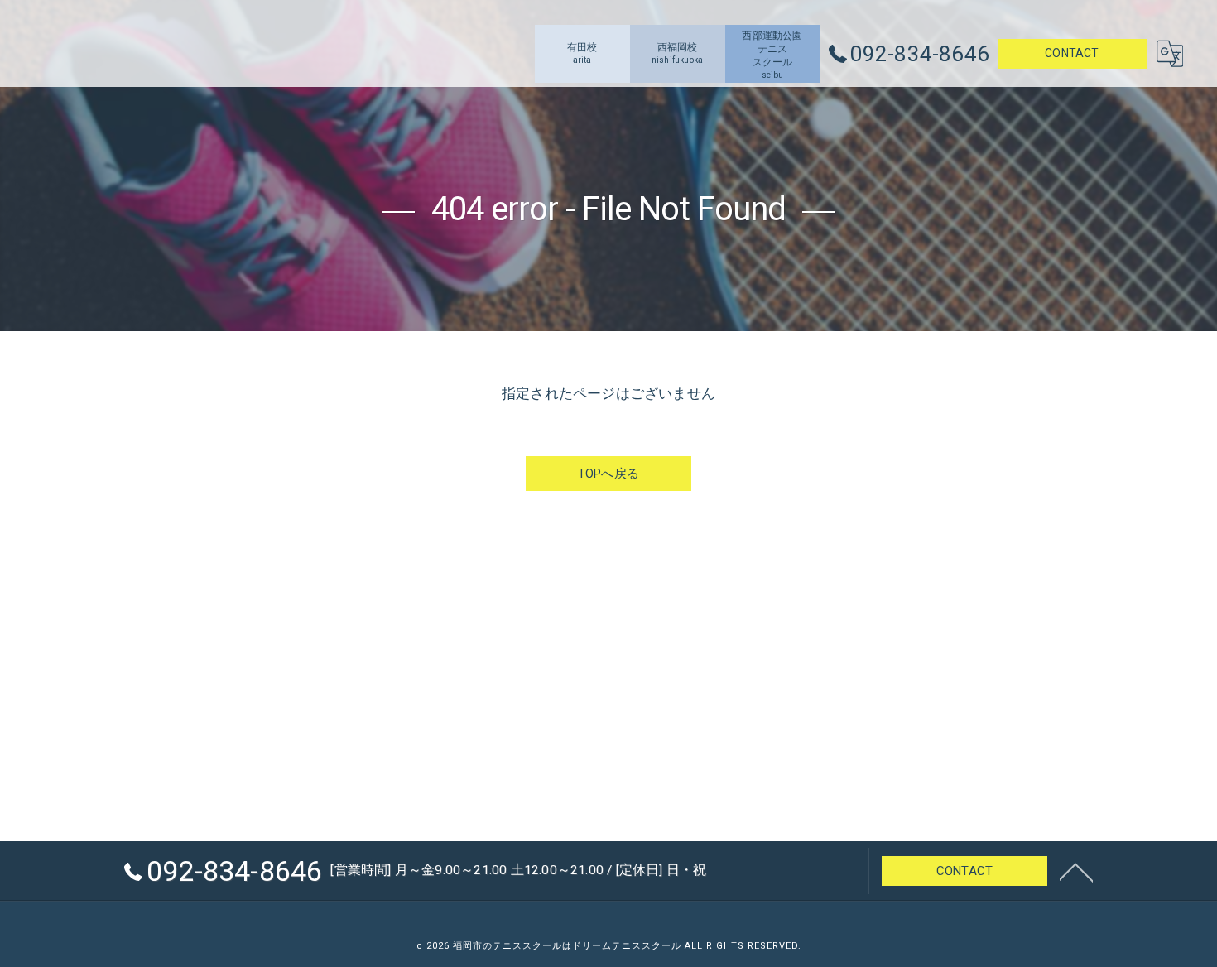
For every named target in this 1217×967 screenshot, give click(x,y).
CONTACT (1072, 53)
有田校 (582, 53)
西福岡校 (677, 53)
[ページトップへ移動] (1076, 871)
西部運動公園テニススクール (772, 54)
